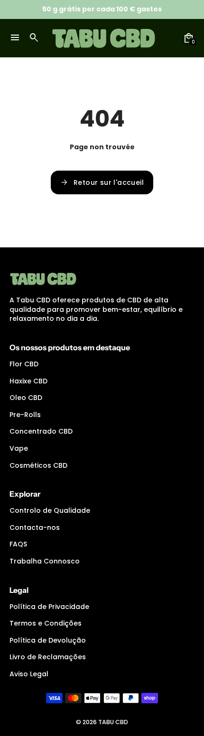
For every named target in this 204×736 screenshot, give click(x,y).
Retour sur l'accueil (102, 182)
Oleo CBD (25, 397)
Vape (18, 448)
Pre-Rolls (25, 414)
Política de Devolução (47, 640)
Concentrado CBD (41, 431)
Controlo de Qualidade (49, 510)
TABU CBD (113, 722)
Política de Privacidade (49, 606)
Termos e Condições (45, 623)
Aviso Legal (28, 674)
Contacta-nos (34, 527)
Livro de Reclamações (47, 657)
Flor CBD (23, 364)
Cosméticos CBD (38, 465)
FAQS (18, 544)
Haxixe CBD (28, 381)
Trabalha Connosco (44, 561)
